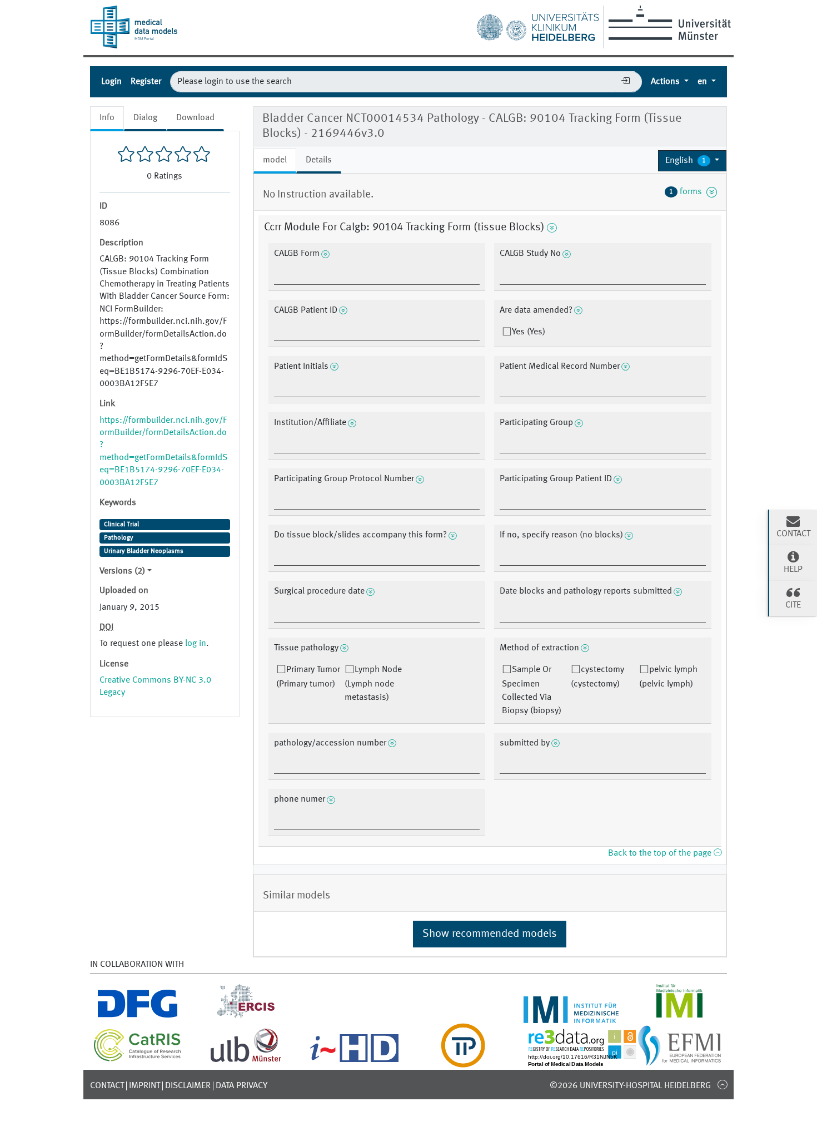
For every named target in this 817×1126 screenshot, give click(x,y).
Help (793, 569)
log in (195, 643)
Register (146, 81)
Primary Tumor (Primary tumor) (308, 677)
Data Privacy (241, 1085)
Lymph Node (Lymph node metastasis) (373, 683)
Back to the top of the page (661, 853)
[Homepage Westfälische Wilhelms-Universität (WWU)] (668, 22)
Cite (793, 605)
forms (687, 191)
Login (111, 81)
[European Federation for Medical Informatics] (679, 1060)
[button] (692, 160)
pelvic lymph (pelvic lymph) (668, 677)
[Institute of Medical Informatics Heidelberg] (571, 1016)
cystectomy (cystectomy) (597, 677)
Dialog (145, 117)
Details (319, 160)
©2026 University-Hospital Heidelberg (630, 1085)
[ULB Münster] (245, 1060)
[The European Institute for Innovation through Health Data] (354, 1060)
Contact (107, 1085)
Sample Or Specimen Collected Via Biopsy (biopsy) (531, 690)
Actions (666, 81)
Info (106, 117)
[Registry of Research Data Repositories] (590, 1060)
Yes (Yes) (528, 332)
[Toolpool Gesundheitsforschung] (463, 1060)
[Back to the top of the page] (722, 1084)
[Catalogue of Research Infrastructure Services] (137, 1059)
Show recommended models (489, 934)
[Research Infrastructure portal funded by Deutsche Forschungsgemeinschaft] (137, 1016)
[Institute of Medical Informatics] (679, 1016)
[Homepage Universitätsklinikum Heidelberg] (537, 24)
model (275, 160)
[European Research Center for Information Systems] (246, 1016)
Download (195, 117)
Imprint (144, 1085)
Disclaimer (188, 1085)
